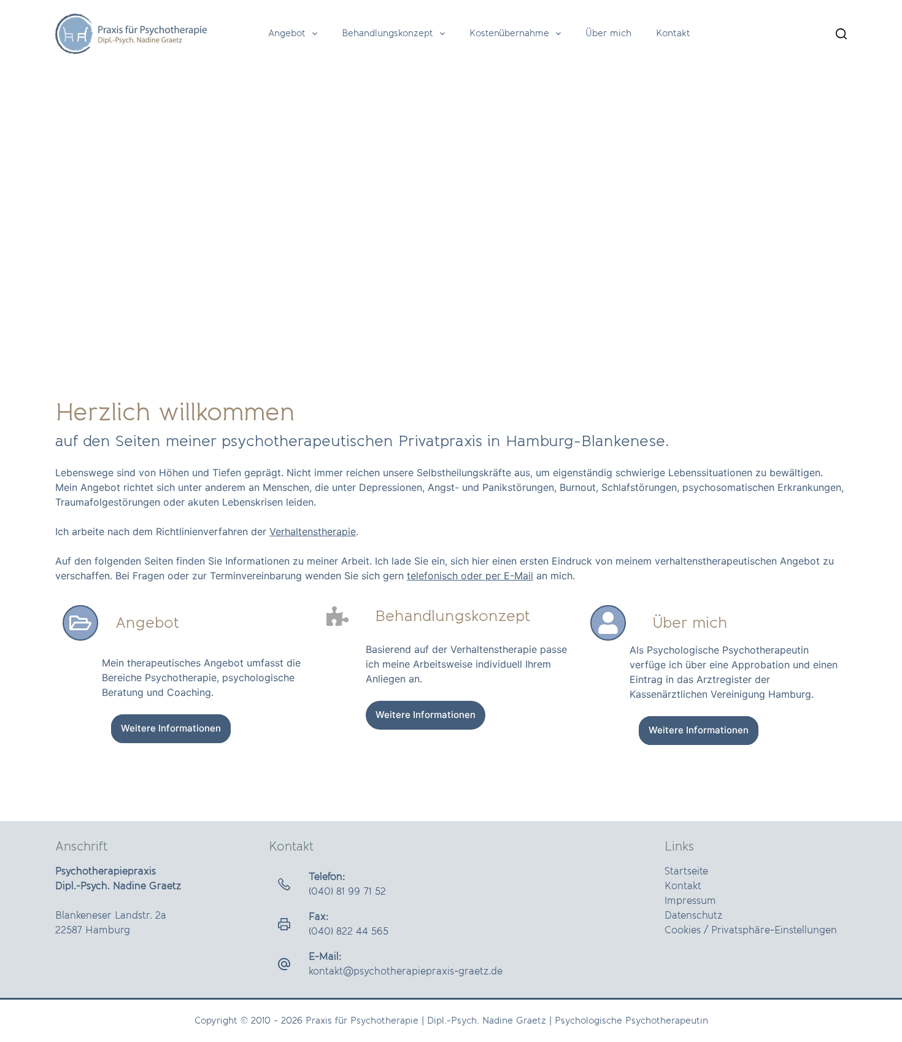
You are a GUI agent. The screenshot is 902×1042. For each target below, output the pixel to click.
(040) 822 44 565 (348, 931)
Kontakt (673, 33)
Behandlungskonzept (387, 33)
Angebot (287, 33)
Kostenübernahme (509, 33)
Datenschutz (693, 915)
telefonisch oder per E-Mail (470, 575)
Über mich (608, 33)
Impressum (690, 901)
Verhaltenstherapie (312, 531)
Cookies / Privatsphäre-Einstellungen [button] (751, 930)
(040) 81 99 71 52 (347, 892)
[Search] (841, 33)
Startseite (686, 871)
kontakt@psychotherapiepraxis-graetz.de (406, 971)
